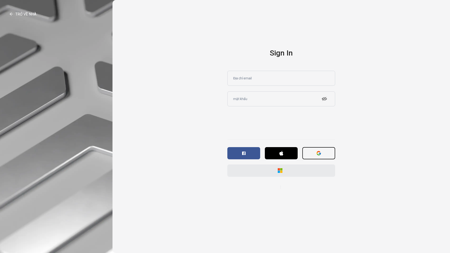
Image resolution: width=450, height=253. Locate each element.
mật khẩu (239, 99)
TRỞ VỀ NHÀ (25, 14)
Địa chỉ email (241, 78)
